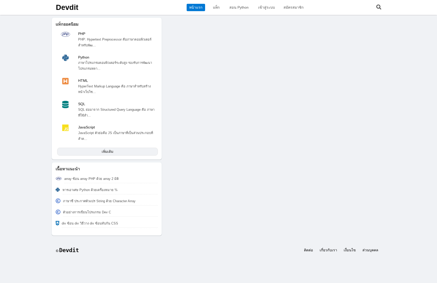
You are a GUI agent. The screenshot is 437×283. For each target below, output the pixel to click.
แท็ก (216, 7)
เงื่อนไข (350, 250)
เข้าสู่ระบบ (266, 7)
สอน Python (239, 7)
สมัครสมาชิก (293, 7)
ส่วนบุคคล (370, 250)
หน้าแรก (196, 7)
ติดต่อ (308, 250)
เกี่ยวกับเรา (328, 250)
